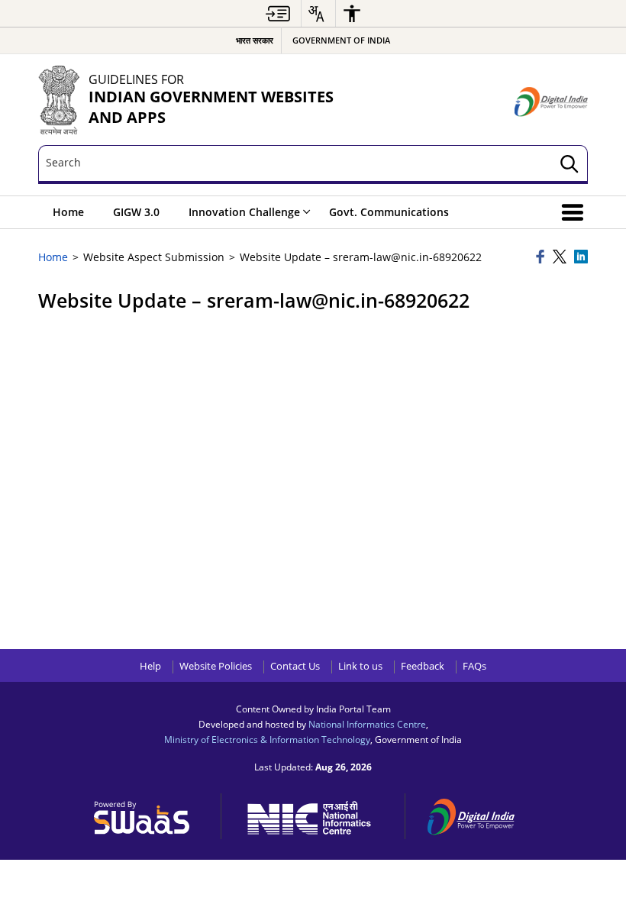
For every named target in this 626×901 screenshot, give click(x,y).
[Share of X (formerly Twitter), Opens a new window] (561, 257)
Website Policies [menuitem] (215, 666)
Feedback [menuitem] (422, 666)
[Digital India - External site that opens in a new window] (551, 102)
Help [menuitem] (150, 666)
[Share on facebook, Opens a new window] (542, 257)
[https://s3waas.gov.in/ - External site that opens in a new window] (150, 814)
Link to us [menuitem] (360, 666)
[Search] (569, 164)
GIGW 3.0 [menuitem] (136, 212)
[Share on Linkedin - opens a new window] (581, 257)
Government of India (341, 40)
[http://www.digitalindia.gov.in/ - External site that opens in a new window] (480, 814)
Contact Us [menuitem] (295, 666)
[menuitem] (278, 13)
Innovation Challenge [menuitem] (244, 212)
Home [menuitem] (68, 212)
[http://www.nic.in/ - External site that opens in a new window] (317, 815)
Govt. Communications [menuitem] (389, 212)
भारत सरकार (254, 40)
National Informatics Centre (367, 724)
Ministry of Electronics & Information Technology (267, 739)
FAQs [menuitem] (474, 666)
